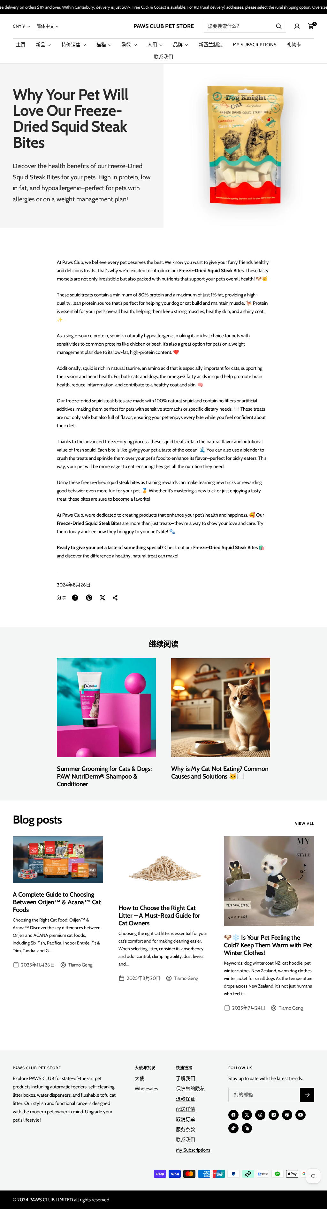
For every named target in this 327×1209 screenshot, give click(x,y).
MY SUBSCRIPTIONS (255, 45)
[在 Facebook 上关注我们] (233, 1115)
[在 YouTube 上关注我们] (300, 1115)
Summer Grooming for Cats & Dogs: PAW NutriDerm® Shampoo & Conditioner (104, 776)
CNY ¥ (19, 26)
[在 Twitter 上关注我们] (247, 1115)
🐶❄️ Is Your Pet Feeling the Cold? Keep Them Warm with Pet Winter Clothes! (268, 945)
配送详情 (185, 1109)
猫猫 (101, 45)
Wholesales (146, 1089)
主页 (21, 45)
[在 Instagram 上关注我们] (274, 1115)
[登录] (297, 26)
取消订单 (185, 1119)
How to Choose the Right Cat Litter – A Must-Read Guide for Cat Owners (159, 915)
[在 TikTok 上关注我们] (233, 1128)
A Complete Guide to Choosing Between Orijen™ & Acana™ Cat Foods (57, 902)
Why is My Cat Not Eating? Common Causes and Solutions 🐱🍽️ (219, 772)
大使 (139, 1078)
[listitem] (75, 597)
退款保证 (185, 1099)
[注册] (307, 1095)
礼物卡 (294, 45)
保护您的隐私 (190, 1089)
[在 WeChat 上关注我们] (247, 1128)
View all (304, 823)
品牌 (178, 45)
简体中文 (45, 26)
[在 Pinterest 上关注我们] (287, 1115)
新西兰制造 (211, 45)
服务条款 (185, 1129)
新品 (41, 45)
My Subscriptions (193, 1150)
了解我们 (185, 1078)
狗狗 (127, 45)
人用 (153, 45)
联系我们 (163, 57)
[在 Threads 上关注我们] (260, 1115)
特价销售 (71, 45)
